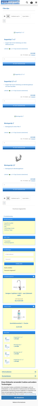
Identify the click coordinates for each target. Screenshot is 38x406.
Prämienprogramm (9, 242)
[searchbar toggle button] (26, 2)
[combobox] (15, 16)
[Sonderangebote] (33, 276)
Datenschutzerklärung (30, 394)
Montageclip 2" (9, 123)
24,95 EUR (19, 327)
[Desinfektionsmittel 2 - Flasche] (19, 314)
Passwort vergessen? (9, 270)
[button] (4, 16)
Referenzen (7, 225)
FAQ (5, 226)
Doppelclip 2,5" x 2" (10, 81)
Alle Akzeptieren (19, 397)
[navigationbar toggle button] (35, 2)
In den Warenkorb (19, 63)
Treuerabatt (7, 241)
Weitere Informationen (19, 402)
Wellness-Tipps (8, 230)
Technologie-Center (9, 228)
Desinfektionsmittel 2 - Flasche (19, 323)
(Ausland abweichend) (22, 48)
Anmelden (19, 263)
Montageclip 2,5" (9, 165)
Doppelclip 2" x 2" (9, 39)
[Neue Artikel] (33, 306)
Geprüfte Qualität (8, 223)
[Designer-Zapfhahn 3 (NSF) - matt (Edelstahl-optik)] (19, 284)
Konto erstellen (8, 268)
